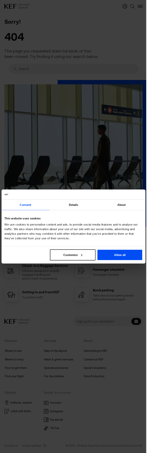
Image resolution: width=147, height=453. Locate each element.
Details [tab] (72, 204)
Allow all (117, 254)
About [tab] (119, 204)
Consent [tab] (25, 204)
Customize (69, 254)
